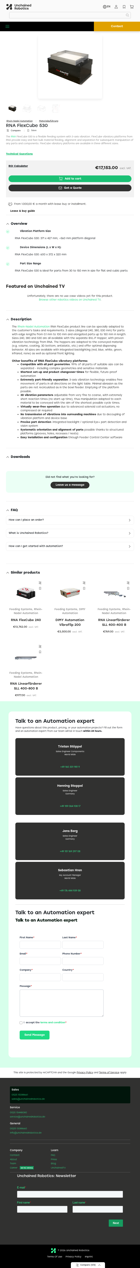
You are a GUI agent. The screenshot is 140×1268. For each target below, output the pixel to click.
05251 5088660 (18, 1128)
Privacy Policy (85, 1072)
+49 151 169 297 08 (70, 851)
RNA (13, 137)
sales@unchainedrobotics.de (28, 1099)
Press (54, 1159)
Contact (117, 26)
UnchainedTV (58, 1168)
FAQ (53, 1155)
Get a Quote (73, 188)
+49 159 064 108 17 (70, 806)
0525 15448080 (18, 1112)
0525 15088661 (20, 1095)
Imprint (89, 1257)
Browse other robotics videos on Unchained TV (70, 300)
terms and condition (52, 1022)
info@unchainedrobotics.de (25, 1133)
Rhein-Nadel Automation (19, 121)
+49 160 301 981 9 (70, 767)
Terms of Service (109, 1072)
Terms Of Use (54, 1257)
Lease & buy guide (22, 211)
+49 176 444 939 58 (70, 891)
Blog (53, 1163)
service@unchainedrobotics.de (27, 1117)
